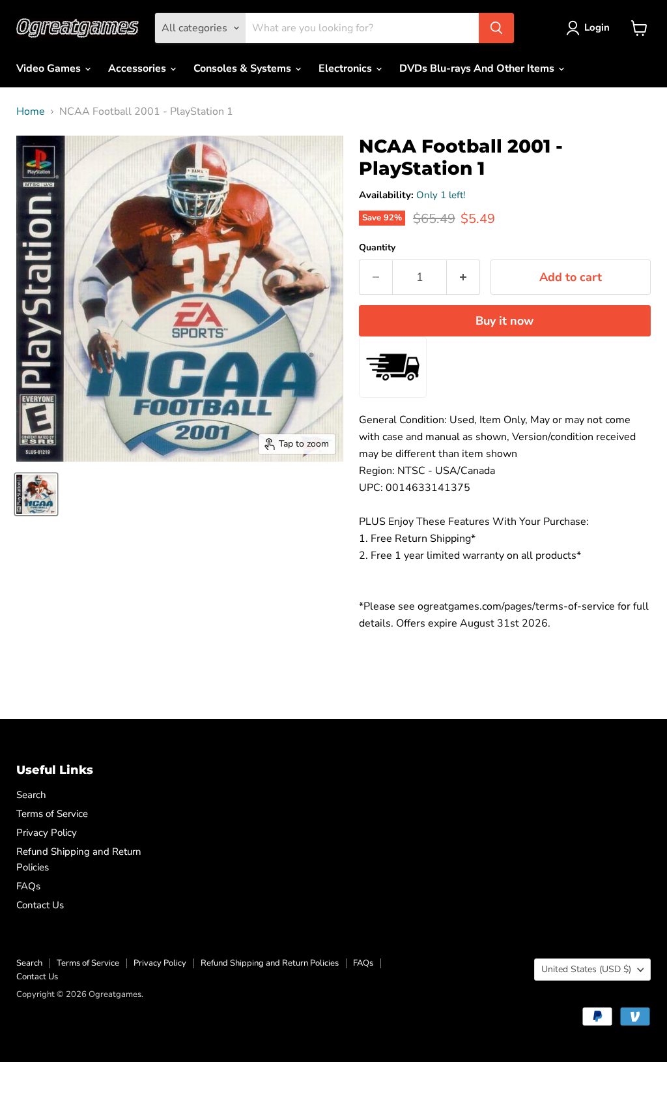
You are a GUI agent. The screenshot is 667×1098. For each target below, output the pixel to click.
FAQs (28, 886)
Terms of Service (52, 813)
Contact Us (40, 905)
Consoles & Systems (243, 68)
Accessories (138, 68)
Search (31, 794)
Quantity (377, 248)
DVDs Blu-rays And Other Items (478, 68)
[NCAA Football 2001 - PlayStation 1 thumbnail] (36, 494)
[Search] (496, 28)
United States (586, 969)
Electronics (347, 68)
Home (30, 111)
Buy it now (504, 321)
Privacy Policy (46, 832)
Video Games (49, 68)
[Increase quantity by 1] (463, 277)
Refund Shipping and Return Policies (270, 963)
